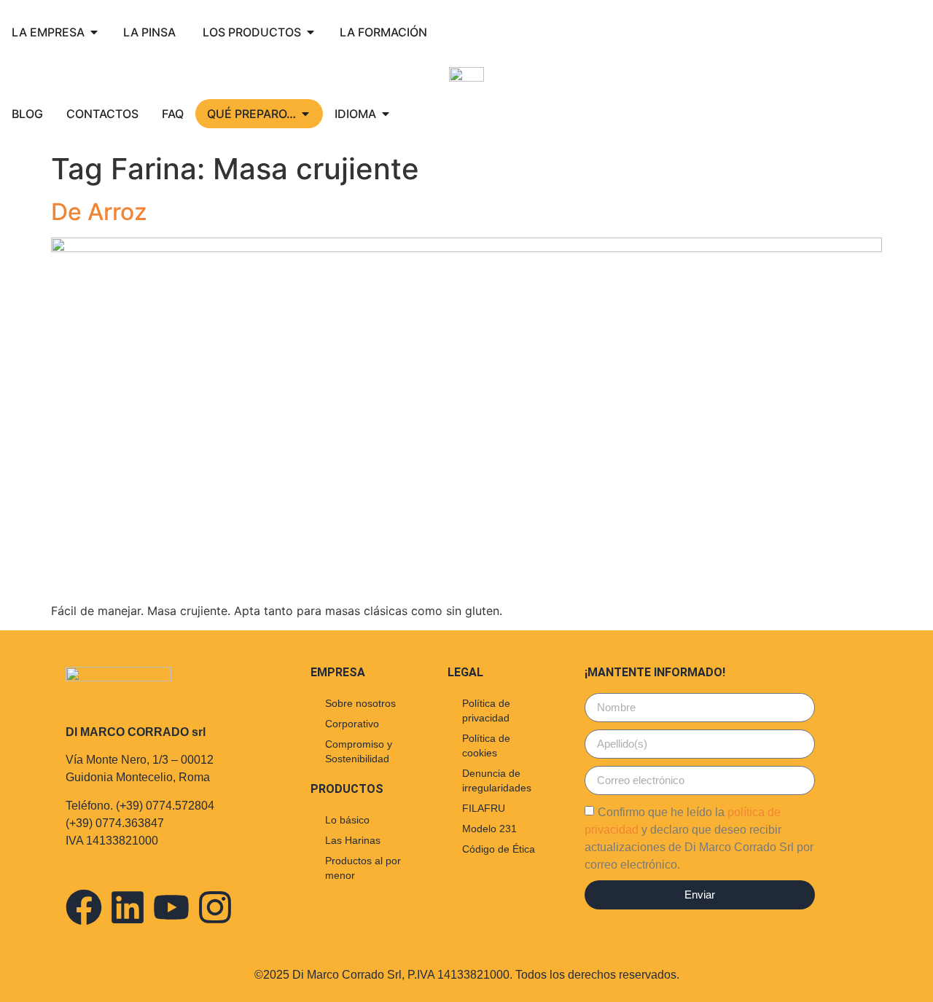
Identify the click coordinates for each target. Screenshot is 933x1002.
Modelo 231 (489, 828)
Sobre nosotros (360, 703)
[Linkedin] (127, 907)
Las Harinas (352, 840)
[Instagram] (215, 907)
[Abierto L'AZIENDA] (94, 32)
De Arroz (99, 211)
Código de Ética (498, 849)
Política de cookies (486, 745)
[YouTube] (171, 907)
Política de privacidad (486, 710)
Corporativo (352, 723)
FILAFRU (483, 808)
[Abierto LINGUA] (385, 113)
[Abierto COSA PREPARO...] (305, 113)
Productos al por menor (363, 868)
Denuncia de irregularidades (496, 780)
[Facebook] (84, 907)
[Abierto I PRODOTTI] (310, 32)
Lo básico (347, 820)
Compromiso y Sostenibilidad (358, 751)
